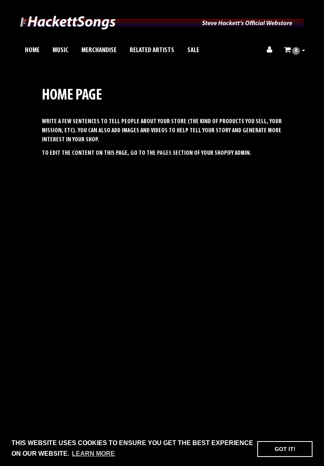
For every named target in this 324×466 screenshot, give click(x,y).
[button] (294, 50)
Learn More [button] (93, 453)
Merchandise (99, 50)
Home (32, 50)
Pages (164, 153)
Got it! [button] (285, 449)
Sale (193, 50)
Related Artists (152, 50)
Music (60, 50)
